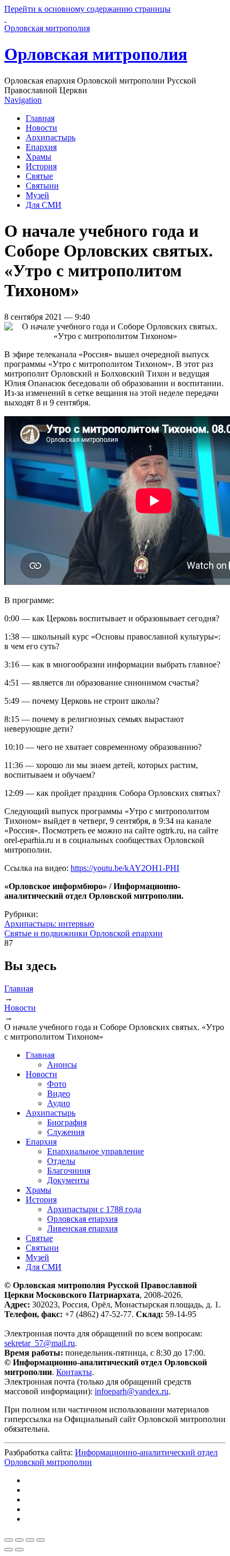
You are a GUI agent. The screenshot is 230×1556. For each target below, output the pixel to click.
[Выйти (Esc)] (8, 1540)
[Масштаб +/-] (40, 1540)
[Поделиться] (19, 1540)
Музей (37, 195)
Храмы (38, 156)
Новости (41, 127)
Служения (66, 1132)
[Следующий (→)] (19, 1549)
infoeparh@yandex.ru (131, 1391)
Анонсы (62, 1064)
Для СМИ (44, 204)
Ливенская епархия (82, 1228)
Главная (40, 118)
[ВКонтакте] (29, 1480)
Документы (68, 1180)
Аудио (58, 1103)
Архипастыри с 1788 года (94, 1209)
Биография (67, 1122)
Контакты (74, 1372)
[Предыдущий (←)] (8, 1549)
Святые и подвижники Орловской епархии (83, 933)
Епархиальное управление (95, 1151)
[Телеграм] (29, 1489)
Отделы (61, 1161)
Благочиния (68, 1170)
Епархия (41, 147)
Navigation (23, 99)
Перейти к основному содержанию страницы (87, 8)
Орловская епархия (82, 1218)
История (41, 166)
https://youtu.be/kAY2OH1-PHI (125, 868)
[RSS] (29, 1518)
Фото (56, 1083)
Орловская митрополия (95, 54)
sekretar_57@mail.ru (39, 1343)
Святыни (42, 185)
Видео (58, 1093)
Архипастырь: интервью (49, 923)
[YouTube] (29, 1509)
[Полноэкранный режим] (30, 1540)
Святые (39, 176)
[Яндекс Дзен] (29, 1499)
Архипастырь (50, 137)
